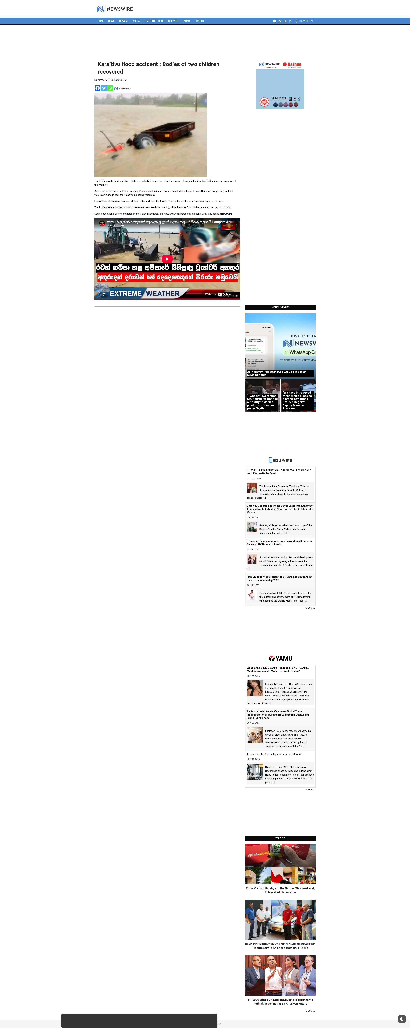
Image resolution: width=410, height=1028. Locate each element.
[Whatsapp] (110, 88)
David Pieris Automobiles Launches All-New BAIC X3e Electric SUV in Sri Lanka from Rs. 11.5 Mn (280, 946)
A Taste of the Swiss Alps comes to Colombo (274, 754)
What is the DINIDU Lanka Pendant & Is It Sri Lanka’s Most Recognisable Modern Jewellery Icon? (278, 669)
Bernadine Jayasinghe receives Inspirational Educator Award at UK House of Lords (279, 543)
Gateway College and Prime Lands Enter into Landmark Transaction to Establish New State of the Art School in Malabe (280, 509)
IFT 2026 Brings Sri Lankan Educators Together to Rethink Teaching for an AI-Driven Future (280, 1001)
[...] (264, 497)
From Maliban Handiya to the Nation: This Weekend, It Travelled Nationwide (280, 890)
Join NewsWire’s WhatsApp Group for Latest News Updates (276, 373)
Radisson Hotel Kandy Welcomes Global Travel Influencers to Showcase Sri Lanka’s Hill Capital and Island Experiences (278, 715)
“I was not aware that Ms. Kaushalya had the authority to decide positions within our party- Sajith (262, 402)
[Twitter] (104, 88)
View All (310, 608)
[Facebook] (97, 88)
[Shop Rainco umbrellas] (280, 85)
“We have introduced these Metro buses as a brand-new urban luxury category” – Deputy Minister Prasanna (297, 400)
